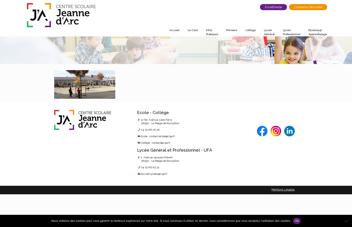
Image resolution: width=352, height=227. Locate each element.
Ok (297, 220)
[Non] (347, 221)
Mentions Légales (283, 189)
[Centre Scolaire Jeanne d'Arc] (61, 15)
